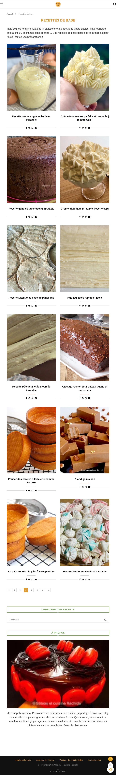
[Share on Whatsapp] (32, 128)
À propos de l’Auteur (45, 760)
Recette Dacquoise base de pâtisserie (31, 297)
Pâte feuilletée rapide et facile (85, 297)
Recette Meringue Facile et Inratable (85, 571)
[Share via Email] (36, 128)
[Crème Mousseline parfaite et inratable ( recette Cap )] (84, 77)
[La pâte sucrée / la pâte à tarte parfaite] (31, 532)
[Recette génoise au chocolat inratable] (31, 169)
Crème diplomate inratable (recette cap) (85, 208)
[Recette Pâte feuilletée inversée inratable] (31, 347)
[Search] (114, 4)
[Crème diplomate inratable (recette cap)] (84, 169)
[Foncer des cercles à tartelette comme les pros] (31, 440)
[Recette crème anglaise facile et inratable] (31, 77)
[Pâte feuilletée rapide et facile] (84, 258)
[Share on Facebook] (26, 128)
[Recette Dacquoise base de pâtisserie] (31, 258)
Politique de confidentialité (71, 760)
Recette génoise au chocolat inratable (31, 208)
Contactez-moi (94, 760)
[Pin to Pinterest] (29, 128)
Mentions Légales (23, 760)
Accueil (10, 14)
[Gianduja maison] (84, 440)
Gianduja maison (85, 479)
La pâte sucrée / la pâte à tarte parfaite (31, 571)
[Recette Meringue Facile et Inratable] (84, 532)
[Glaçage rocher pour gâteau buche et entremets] (84, 347)
